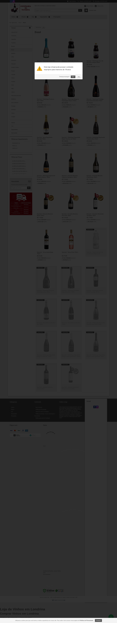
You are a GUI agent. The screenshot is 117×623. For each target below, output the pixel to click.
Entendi (98, 620)
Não (79, 76)
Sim (73, 76)
